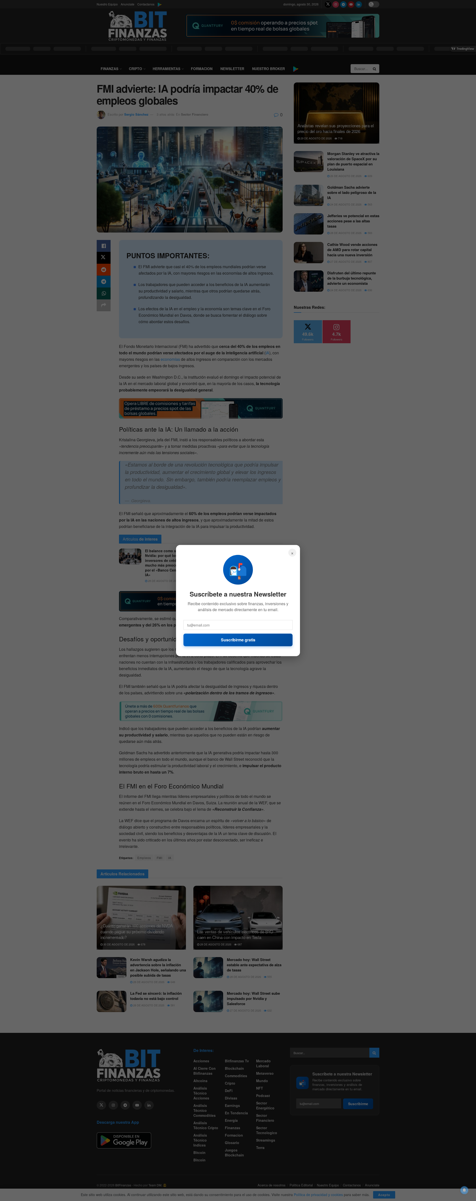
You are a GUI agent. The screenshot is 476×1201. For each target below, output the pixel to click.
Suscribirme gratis (238, 640)
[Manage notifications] (464, 1190)
